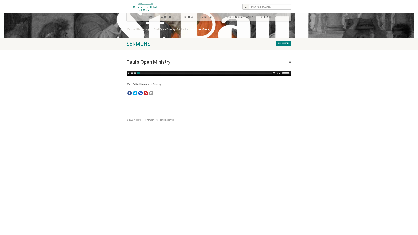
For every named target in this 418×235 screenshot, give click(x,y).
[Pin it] (146, 93)
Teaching (187, 17)
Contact (266, 17)
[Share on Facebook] (129, 93)
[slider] (286, 73)
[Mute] (280, 73)
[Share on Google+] (140, 93)
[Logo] (152, 6)
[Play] (128, 73)
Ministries (208, 17)
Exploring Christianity (239, 17)
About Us (166, 17)
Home (150, 17)
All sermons (283, 43)
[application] (209, 73)
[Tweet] (135, 93)
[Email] (151, 93)
